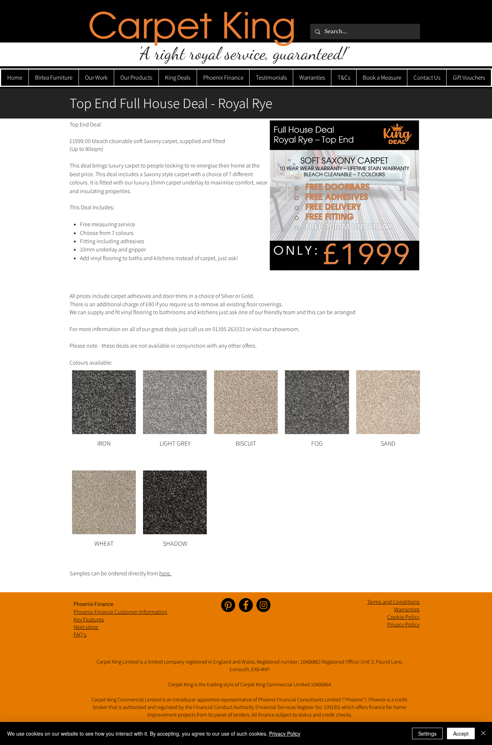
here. (165, 573)
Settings (427, 733)
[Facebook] (246, 605)
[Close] (483, 733)
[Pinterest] (228, 605)
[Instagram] (263, 605)
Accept (461, 733)
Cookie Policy (403, 617)
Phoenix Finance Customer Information (120, 612)
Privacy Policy (284, 733)
